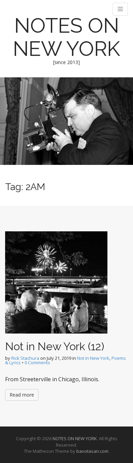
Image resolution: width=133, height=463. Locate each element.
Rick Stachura (25, 358)
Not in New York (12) (54, 346)
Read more (22, 394)
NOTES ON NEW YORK (66, 37)
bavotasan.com (92, 451)
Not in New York (93, 358)
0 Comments (37, 362)
